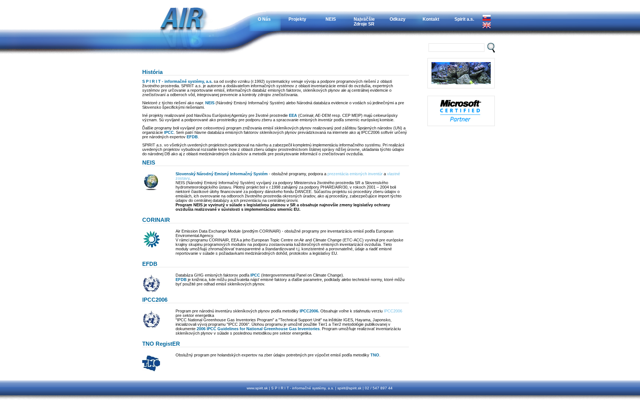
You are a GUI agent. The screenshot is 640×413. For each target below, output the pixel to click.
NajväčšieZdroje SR (364, 21)
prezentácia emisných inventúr (355, 174)
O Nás (264, 19)
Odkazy (398, 19)
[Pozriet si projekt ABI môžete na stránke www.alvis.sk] (461, 111)
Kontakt (431, 19)
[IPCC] (151, 327)
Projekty (297, 19)
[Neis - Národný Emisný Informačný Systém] (151, 189)
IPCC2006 (393, 311)
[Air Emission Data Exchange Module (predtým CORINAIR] (151, 247)
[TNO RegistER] (151, 371)
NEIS (331, 19)
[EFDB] (151, 291)
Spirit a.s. (464, 19)
